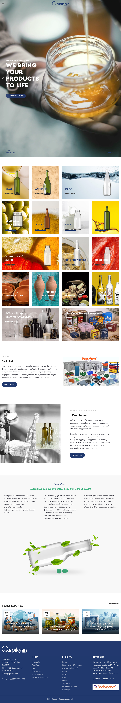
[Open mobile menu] (3, 3)
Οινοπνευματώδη (69, 687)
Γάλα (64, 677)
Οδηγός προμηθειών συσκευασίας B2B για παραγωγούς (21, 626)
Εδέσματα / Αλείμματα (72, 665)
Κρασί (64, 662)
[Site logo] (60, 3)
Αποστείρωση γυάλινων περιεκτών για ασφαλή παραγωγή (100, 626)
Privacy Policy (37, 674)
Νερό (64, 671)
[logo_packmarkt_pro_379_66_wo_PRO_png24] (106, 687)
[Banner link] (15, 182)
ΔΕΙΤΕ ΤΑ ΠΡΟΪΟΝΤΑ (16, 96)
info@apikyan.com (11, 674)
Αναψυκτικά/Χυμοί (70, 668)
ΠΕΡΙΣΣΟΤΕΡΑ (9, 384)
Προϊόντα (36, 665)
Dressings (66, 690)
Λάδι (64, 674)
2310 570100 (9, 671)
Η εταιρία (36, 662)
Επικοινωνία (37, 671)
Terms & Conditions (40, 677)
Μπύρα (65, 681)
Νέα (33, 668)
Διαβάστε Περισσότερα (103, 679)
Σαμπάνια (66, 684)
